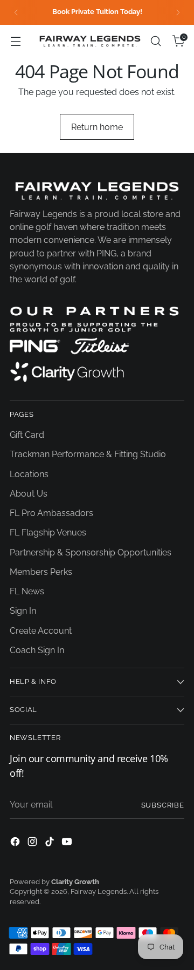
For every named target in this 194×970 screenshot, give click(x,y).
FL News (27, 591)
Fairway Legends (99, 891)
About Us (28, 494)
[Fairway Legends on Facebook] (16, 843)
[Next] (178, 12)
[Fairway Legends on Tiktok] (50, 843)
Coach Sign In (37, 650)
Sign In (23, 611)
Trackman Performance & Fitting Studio (88, 454)
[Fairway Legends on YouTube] (67, 843)
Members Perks (41, 572)
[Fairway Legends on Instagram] (33, 843)
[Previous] (16, 12)
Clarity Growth (75, 882)
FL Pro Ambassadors (51, 513)
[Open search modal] (155, 41)
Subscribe (162, 805)
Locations (29, 474)
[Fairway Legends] (90, 40)
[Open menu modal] (15, 41)
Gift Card (27, 435)
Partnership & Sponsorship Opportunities (90, 552)
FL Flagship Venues (48, 532)
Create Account (41, 631)
